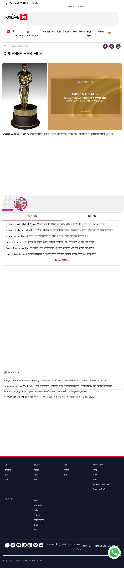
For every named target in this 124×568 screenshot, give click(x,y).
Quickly (18, 36)
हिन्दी (58, 545)
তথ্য (6, 475)
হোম (4, 46)
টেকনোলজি (67, 32)
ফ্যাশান (95, 480)
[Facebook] (105, 46)
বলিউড (36, 470)
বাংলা (70, 545)
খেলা (75, 32)
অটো (36, 510)
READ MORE (62, 260)
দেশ (53, 32)
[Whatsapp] (118, 46)
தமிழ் (79, 549)
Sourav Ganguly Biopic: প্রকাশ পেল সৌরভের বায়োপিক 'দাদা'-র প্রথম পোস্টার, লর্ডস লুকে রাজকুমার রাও (47, 236)
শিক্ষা (6, 480)
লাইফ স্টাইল (89, 34)
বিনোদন (82, 32)
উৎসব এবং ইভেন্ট (99, 489)
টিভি (35, 480)
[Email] (41, 545)
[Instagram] (24, 545)
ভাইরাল (101, 32)
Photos (37, 525)
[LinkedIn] (29, 545)
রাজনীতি (8, 470)
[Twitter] (111, 46)
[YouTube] (18, 545)
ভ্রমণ (95, 475)
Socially (32, 36)
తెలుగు (77, 545)
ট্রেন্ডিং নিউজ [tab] (92, 216)
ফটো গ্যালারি (39, 520)
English (50, 545)
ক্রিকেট (66, 470)
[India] (109, 34)
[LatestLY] (16, 18)
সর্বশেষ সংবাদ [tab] (32, 216)
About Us (87, 546)
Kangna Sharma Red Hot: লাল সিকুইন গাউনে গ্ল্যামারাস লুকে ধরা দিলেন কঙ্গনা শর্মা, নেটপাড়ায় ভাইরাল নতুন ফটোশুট (50, 248)
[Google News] (35, 545)
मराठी (64, 545)
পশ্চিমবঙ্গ (46, 32)
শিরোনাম (8, 499)
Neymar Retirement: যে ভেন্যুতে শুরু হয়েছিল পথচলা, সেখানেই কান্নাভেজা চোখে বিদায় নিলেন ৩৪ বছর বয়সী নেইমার (50, 242)
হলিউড (36, 475)
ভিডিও (36, 530)
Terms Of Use (99, 546)
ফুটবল (66, 475)
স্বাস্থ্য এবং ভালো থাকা (101, 485)
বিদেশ (59, 32)
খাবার (95, 470)
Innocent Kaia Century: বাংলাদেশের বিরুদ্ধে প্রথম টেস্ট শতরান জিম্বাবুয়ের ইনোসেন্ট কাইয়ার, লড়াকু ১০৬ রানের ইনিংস (51, 254)
